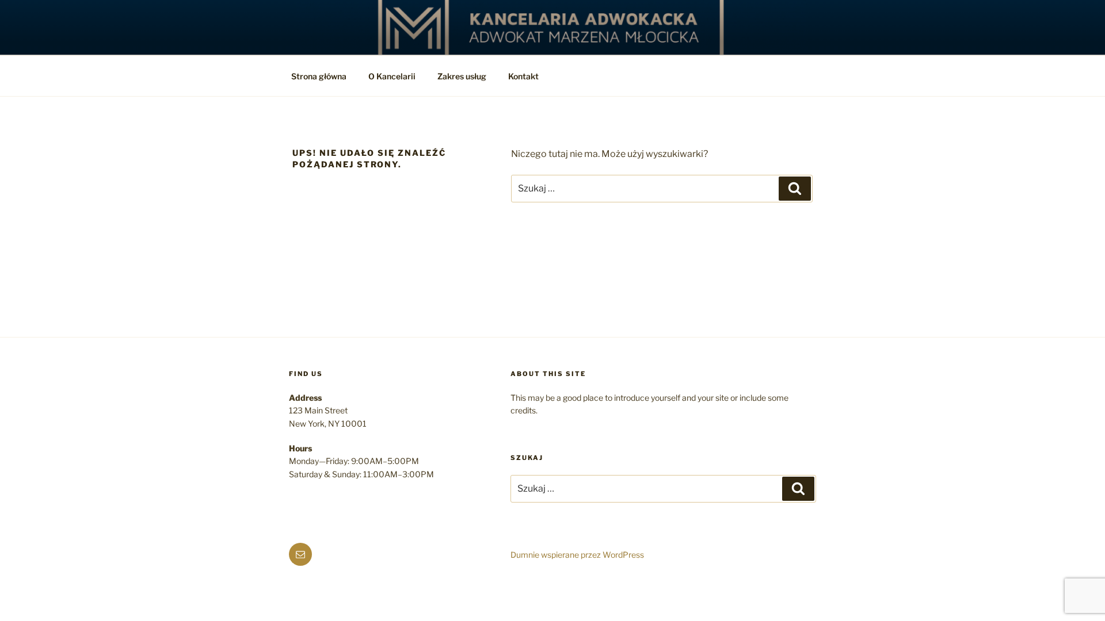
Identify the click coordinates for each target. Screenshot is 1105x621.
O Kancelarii (392, 76)
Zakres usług (461, 76)
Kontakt (523, 76)
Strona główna (318, 76)
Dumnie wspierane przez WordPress (577, 554)
